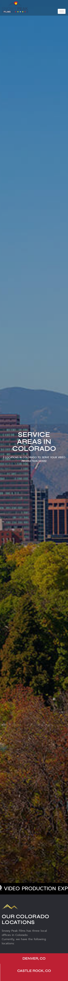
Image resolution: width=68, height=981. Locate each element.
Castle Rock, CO (34, 971)
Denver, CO (34, 958)
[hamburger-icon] (62, 11)
